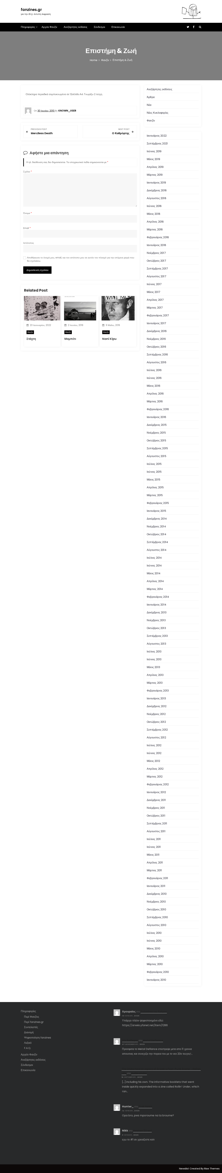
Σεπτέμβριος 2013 (157, 636)
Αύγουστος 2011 (156, 831)
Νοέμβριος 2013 (156, 620)
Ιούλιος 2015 (154, 464)
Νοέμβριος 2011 (156, 808)
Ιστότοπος (28, 243)
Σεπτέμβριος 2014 (157, 542)
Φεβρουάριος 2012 (158, 784)
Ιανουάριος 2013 (156, 698)
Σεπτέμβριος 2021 (157, 143)
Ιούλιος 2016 (154, 370)
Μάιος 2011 (153, 855)
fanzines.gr (31, 9)
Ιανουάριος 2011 (156, 886)
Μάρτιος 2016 (155, 401)
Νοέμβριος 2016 (156, 339)
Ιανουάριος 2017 (156, 323)
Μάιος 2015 (153, 479)
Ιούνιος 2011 (154, 847)
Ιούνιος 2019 (154, 151)
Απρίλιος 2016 (155, 394)
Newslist (184, 1168)
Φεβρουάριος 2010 (158, 972)
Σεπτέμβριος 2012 (157, 730)
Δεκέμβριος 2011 (156, 800)
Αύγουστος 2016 (156, 362)
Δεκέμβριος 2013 (156, 612)
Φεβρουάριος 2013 (158, 690)
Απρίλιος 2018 (155, 222)
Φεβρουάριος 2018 (158, 237)
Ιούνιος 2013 (154, 659)
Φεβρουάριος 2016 (158, 409)
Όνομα (27, 213)
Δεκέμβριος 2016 (157, 331)
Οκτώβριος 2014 (156, 534)
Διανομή (29, 1032)
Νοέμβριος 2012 (156, 714)
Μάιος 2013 (153, 667)
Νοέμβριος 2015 (156, 433)
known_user (67, 110)
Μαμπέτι (70, 339)
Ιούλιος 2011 (154, 839)
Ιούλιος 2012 (154, 745)
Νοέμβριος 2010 (156, 902)
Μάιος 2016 (153, 386)
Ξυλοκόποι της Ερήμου (154, 1011)
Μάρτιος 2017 (155, 308)
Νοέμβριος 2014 (156, 526)
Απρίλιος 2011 (155, 862)
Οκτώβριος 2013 (156, 628)
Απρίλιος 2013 (155, 675)
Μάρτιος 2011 (154, 870)
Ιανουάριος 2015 (156, 511)
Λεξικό (28, 1043)
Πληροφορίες (28, 27)
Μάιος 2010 (153, 948)
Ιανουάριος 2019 (156, 182)
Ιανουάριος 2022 (157, 136)
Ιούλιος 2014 (154, 558)
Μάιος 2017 (153, 292)
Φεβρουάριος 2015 (158, 503)
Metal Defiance (153, 1040)
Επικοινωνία (118, 27)
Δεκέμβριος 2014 (157, 519)
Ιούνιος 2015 (154, 472)
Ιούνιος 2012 (154, 753)
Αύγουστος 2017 (156, 276)
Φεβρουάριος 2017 (158, 315)
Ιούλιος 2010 (154, 933)
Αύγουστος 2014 (156, 550)
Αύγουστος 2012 (156, 737)
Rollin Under (139, 1073)
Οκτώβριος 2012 (156, 722)
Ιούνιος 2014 (154, 565)
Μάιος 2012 (153, 761)
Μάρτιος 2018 (155, 229)
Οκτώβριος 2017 (156, 261)
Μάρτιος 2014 (155, 589)
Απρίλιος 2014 (155, 581)
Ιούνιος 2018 (154, 206)
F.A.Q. (27, 1048)
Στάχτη (31, 339)
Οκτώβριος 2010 (156, 909)
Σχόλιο (27, 171)
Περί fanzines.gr (34, 1022)
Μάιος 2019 (153, 159)
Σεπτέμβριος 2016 (157, 354)
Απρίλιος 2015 (155, 487)
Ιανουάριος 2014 (156, 605)
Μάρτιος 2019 (155, 175)
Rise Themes (212, 1168)
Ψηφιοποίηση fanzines (37, 1037)
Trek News (145, 1106)
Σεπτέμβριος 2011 (157, 823)
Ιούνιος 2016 (154, 378)
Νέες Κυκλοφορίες (157, 113)
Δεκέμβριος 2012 (156, 706)
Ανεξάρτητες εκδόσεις (75, 27)
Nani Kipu (109, 339)
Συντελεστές (31, 1027)
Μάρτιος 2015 (155, 495)
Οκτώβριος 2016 (156, 347)
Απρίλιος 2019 (155, 167)
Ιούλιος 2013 (154, 651)
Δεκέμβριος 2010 (157, 894)
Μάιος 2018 (153, 214)
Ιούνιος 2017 (154, 284)
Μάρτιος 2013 (155, 683)
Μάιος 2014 (153, 573)
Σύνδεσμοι (99, 27)
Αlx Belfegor (130, 1040)
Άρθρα (151, 97)
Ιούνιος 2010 (154, 941)
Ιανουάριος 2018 (156, 245)
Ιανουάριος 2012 (156, 792)
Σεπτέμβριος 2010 (157, 917)
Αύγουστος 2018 (156, 198)
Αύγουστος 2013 (156, 644)
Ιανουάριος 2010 (156, 980)
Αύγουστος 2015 (156, 456)
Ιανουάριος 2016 (156, 417)
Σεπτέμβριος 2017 (157, 268)
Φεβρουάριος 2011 (157, 878)
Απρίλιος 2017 (155, 300)
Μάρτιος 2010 (155, 964)
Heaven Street (142, 1130)
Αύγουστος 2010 (156, 925)
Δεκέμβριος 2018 (157, 190)
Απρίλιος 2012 (155, 769)
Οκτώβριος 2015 (156, 440)
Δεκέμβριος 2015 (157, 425)
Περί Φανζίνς (31, 1017)
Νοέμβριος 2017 (156, 253)
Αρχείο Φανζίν (49, 27)
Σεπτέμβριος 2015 (157, 448)
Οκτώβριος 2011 (156, 816)
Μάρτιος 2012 (155, 776)
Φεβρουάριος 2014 (158, 597)
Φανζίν (30, 332)
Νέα (149, 105)
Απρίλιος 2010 (155, 956)
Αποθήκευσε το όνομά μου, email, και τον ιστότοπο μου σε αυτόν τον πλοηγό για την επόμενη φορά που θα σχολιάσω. (80, 259)
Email (27, 228)
